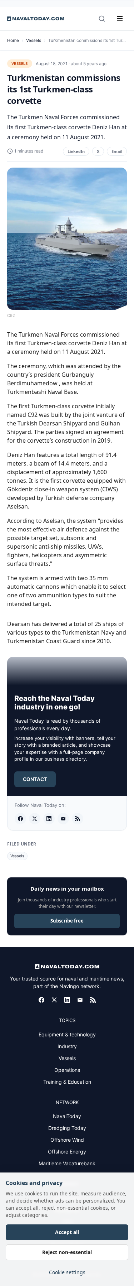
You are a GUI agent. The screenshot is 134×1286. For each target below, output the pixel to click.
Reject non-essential (67, 1252)
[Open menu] (120, 18)
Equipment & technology (67, 1034)
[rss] (77, 818)
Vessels (33, 40)
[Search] (102, 18)
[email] (63, 818)
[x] (34, 818)
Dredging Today (67, 1128)
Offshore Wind (67, 1140)
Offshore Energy (67, 1151)
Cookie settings (67, 1272)
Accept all (67, 1232)
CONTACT (35, 779)
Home (13, 40)
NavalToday (67, 1116)
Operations (67, 1070)
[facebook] (20, 818)
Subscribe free (67, 920)
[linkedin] (49, 818)
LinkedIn (76, 151)
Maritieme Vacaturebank (67, 1163)
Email (116, 151)
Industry (67, 1046)
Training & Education (67, 1082)
